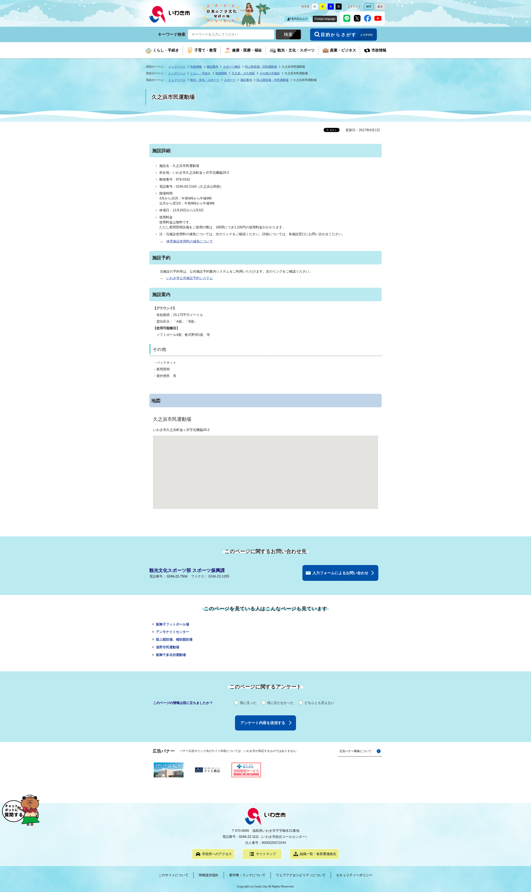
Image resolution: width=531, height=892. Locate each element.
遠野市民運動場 (167, 647)
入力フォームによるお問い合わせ (340, 573)
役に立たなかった (280, 703)
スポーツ (230, 80)
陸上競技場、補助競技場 (174, 639)
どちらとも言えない (319, 703)
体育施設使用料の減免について (189, 241)
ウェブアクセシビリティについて (301, 875)
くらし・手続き (200, 73)
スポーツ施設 (231, 66)
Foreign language (325, 18)
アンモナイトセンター (172, 632)
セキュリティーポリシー (354, 875)
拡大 (381, 7)
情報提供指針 (209, 875)
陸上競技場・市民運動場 (261, 66)
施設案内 (212, 66)
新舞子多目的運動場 (171, 655)
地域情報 (221, 73)
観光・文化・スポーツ (204, 80)
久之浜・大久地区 (243, 73)
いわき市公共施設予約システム (189, 278)
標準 (370, 7)
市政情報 (196, 66)
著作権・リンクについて (247, 875)
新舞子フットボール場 (172, 624)
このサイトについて (173, 875)
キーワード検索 (171, 34)
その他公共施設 (269, 73)
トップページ (177, 66)
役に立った (248, 703)
